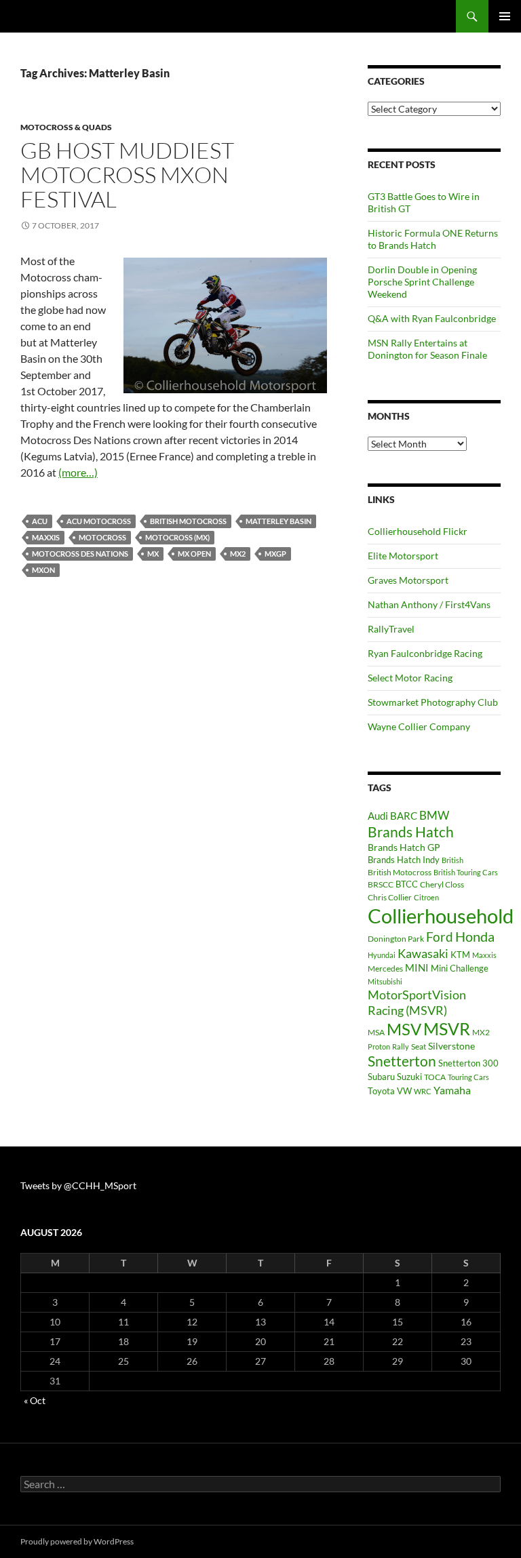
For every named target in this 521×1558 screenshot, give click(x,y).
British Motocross (188, 521)
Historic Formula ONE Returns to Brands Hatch (433, 239)
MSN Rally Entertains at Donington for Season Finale (427, 349)
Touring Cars (468, 1077)
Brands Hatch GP (404, 847)
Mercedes (385, 968)
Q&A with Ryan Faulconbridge (432, 318)
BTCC (406, 884)
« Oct (34, 1400)
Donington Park (396, 939)
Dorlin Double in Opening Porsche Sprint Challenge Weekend (422, 282)
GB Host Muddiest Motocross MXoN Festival (127, 174)
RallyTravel (391, 629)
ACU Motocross (98, 521)
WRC (422, 1091)
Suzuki (409, 1076)
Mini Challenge (459, 968)
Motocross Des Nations (80, 553)
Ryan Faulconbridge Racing (425, 653)
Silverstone (451, 1046)
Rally (400, 1046)
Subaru (381, 1076)
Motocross (102, 537)
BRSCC (380, 884)
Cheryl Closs (442, 884)
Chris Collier (390, 897)
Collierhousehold (441, 915)
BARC (403, 816)
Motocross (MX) (177, 537)
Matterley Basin (278, 521)
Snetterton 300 (468, 1063)
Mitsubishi (385, 981)
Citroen (426, 897)
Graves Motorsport (408, 580)
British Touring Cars (465, 872)
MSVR (446, 1029)
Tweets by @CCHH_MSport (78, 1185)
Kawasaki (423, 953)
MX (153, 553)
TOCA (435, 1077)
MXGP (275, 553)
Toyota (381, 1090)
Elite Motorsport (403, 555)
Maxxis (46, 537)
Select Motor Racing (410, 677)
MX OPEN (194, 553)
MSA (376, 1032)
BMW (434, 815)
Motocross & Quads (66, 127)
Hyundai (381, 955)
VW (404, 1090)
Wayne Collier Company (419, 726)
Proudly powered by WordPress (77, 1541)
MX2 (238, 553)
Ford (439, 936)
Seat (418, 1046)
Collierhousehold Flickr (417, 531)
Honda (475, 936)
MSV (404, 1029)
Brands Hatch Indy (404, 859)
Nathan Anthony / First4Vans (429, 604)
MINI (417, 967)
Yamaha (452, 1089)
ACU (39, 521)
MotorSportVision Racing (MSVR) (417, 1002)
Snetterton (402, 1061)
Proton (379, 1046)
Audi (378, 816)
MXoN (43, 569)
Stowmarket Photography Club (433, 702)
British (452, 860)
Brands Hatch (411, 832)
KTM (460, 954)
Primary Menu (504, 16)
